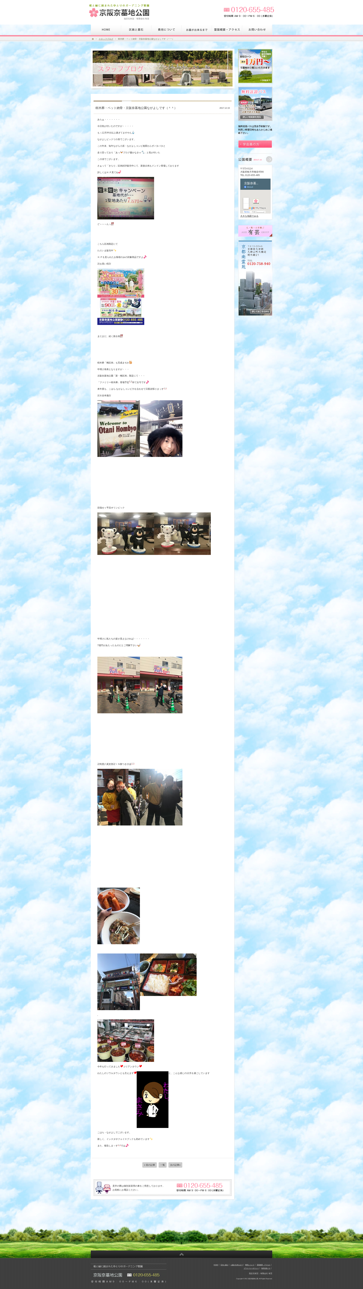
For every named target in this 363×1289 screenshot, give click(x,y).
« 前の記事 (149, 1165)
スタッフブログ (106, 39)
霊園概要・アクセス (263, 1265)
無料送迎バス (265, 1268)
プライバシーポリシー (251, 1268)
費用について (249, 1265)
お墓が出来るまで (237, 1265)
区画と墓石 (224, 1265)
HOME (216, 1265)
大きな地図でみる (249, 216)
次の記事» (175, 1165)
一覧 (162, 1165)
